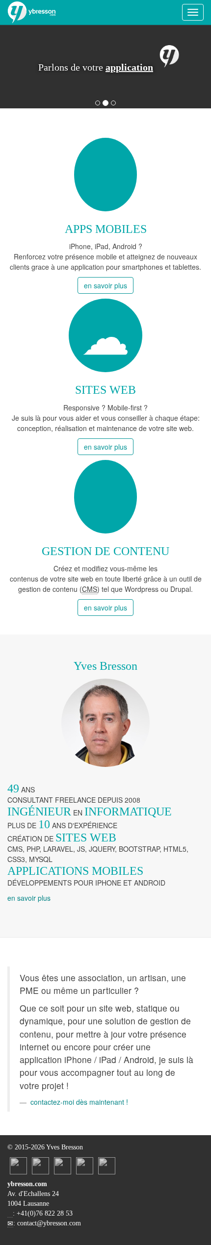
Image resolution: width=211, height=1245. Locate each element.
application (129, 67)
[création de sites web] (105, 335)
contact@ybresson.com (49, 1223)
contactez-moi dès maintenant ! (79, 1102)
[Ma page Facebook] (63, 1165)
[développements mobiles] (105, 174)
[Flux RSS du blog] (107, 1165)
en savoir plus (105, 285)
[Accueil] (31, 12)
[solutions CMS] (105, 497)
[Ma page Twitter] (40, 1165)
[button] (22, 66)
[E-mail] (85, 1165)
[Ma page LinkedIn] (18, 1165)
